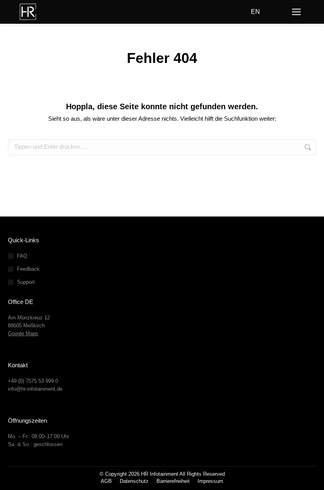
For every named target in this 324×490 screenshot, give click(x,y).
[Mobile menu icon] (296, 12)
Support (26, 282)
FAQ (22, 256)
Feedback (28, 269)
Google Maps (23, 333)
